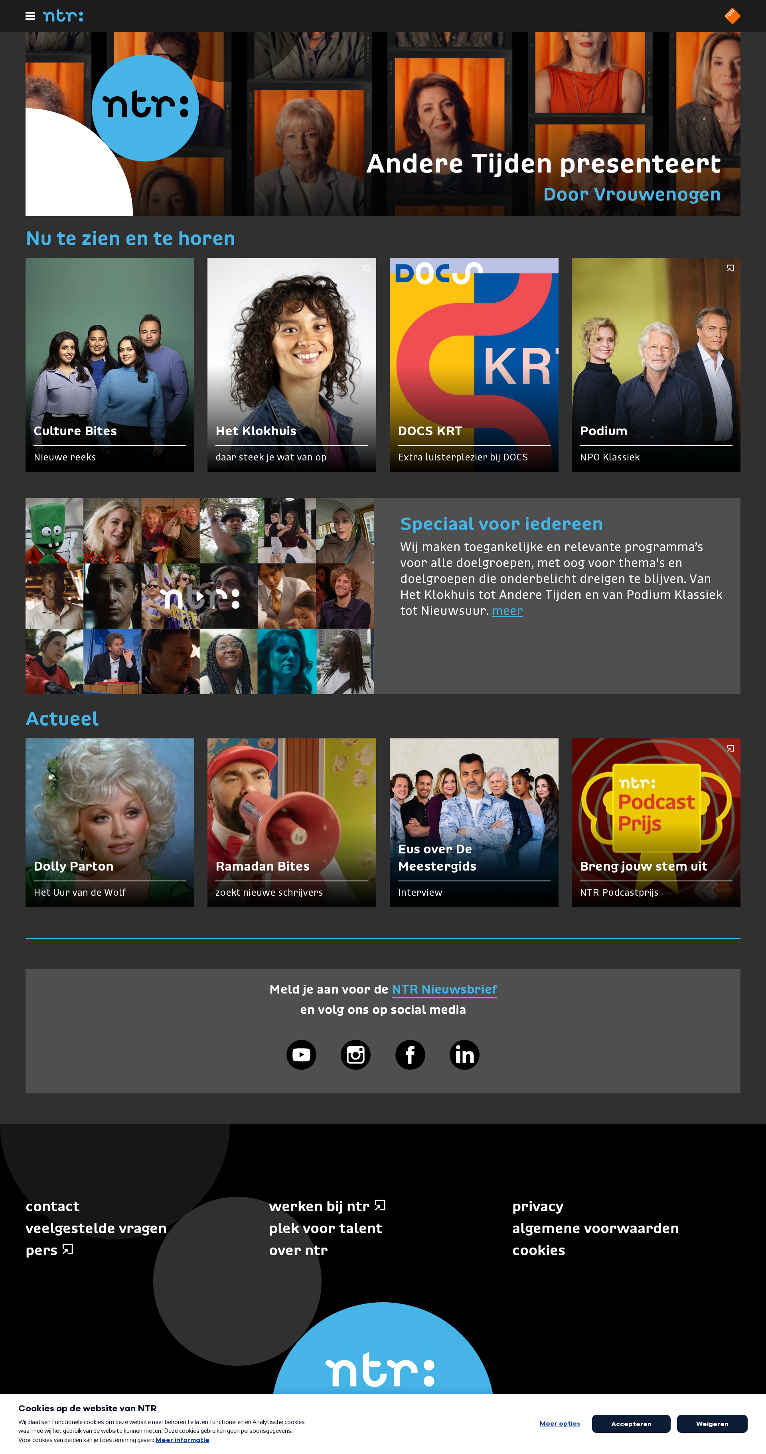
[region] (200, 596)
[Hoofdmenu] (30, 16)
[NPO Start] (732, 22)
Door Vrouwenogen (632, 194)
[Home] (63, 19)
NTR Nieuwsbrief (444, 989)
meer (507, 611)
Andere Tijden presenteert (543, 163)
